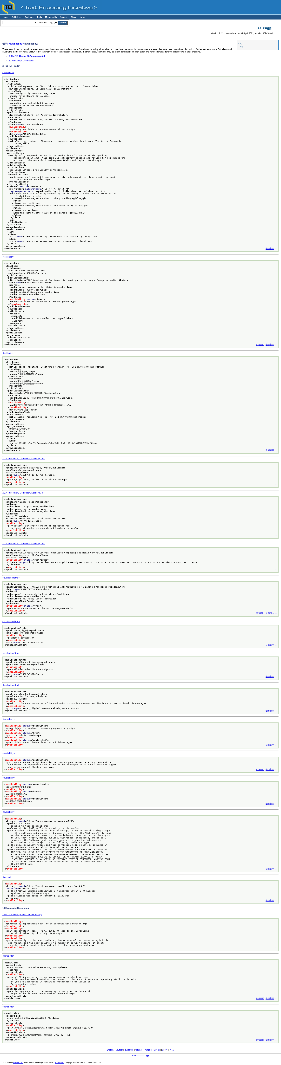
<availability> (8, 719)
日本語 (157, 1050)
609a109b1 (59, 1063)
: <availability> (15, 43)
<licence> (7, 877)
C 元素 (240, 47)
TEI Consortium (138, 1056)
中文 (172, 1050)
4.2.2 (21, 1063)
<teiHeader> (8, 72)
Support (63, 17)
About (73, 17)
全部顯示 (270, 248)
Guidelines (16, 17)
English (110, 1050)
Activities (29, 17)
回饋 (147, 1056)
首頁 (239, 44)
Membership (51, 17)
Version (16, 1063)
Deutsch (119, 1050)
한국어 (165, 1050)
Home (5, 17)
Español (129, 1050)
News (82, 17)
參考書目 (260, 344)
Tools (39, 17)
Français (148, 1050)
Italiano (138, 1050)
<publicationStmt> (11, 578)
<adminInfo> (8, 956)
